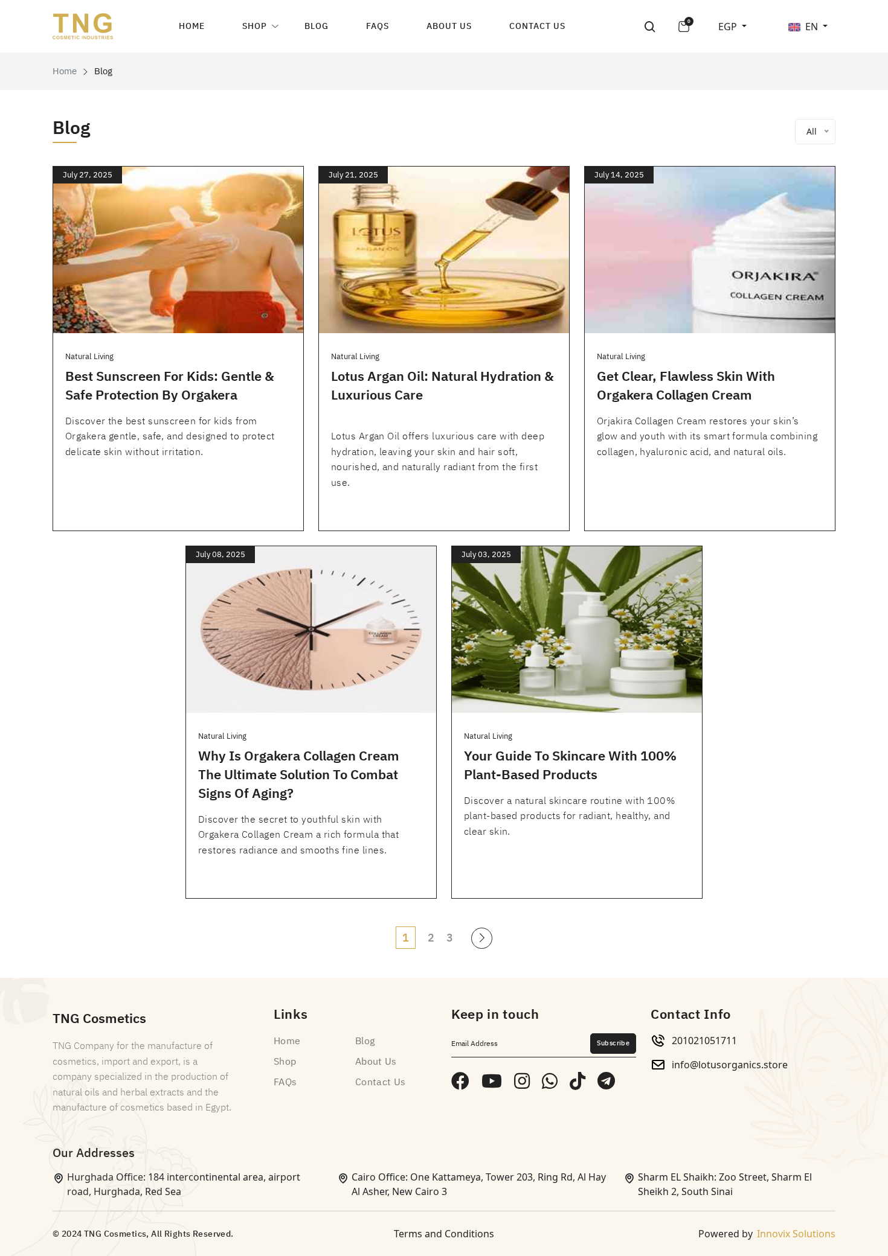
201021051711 (704, 1040)
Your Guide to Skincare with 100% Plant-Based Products (570, 765)
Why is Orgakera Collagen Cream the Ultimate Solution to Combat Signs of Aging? (298, 774)
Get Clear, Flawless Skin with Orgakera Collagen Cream (686, 385)
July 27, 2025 (87, 174)
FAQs (377, 26)
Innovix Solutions (796, 1233)
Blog (316, 26)
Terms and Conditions (444, 1233)
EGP (728, 26)
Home (192, 26)
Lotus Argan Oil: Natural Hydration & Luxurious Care (442, 385)
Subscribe (613, 1043)
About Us (449, 26)
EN (812, 26)
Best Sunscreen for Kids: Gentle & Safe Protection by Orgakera (169, 385)
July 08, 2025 (220, 554)
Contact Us (537, 26)
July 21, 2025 (353, 174)
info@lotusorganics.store (730, 1064)
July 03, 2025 (486, 554)
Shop (254, 26)
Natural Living (89, 356)
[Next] (481, 938)
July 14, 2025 (619, 174)
